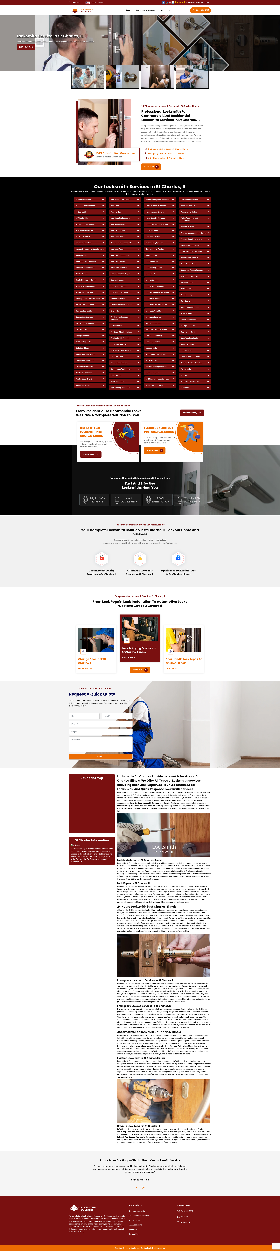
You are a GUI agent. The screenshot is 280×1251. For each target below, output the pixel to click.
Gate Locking (116, 375)
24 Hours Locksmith (83, 200)
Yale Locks (185, 388)
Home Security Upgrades (155, 218)
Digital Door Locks (83, 385)
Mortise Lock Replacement (156, 367)
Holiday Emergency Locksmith (157, 200)
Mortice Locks (151, 360)
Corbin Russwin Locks (84, 367)
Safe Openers (186, 301)
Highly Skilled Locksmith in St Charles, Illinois (91, 432)
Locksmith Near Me (153, 311)
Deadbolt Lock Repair (84, 379)
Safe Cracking (186, 295)
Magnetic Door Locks (154, 323)
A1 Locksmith (81, 212)
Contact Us (165, 10)
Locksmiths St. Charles (140, 1248)
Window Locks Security (190, 381)
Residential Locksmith (189, 276)
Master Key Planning (154, 336)
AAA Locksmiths (82, 218)
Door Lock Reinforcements (121, 243)
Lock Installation (152, 280)
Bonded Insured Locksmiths (86, 280)
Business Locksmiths (84, 311)
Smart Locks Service (189, 332)
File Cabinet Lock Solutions (121, 332)
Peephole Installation (189, 212)
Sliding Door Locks (188, 326)
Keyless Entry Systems (154, 243)
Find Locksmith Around (120, 338)
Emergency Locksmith (119, 292)
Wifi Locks (184, 375)
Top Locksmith (186, 350)
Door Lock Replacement (120, 255)
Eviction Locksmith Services (121, 305)
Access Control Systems (85, 224)
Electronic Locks (117, 280)
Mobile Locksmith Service (156, 354)
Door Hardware (116, 212)
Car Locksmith (81, 329)
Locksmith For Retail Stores (156, 305)
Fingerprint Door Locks (119, 344)
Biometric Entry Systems (85, 268)
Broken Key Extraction (84, 292)
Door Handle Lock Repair (120, 200)
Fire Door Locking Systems (121, 350)
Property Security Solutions (191, 239)
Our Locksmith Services (145, 10)
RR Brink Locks (186, 289)
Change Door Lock (83, 336)
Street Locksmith (187, 344)
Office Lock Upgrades (154, 385)
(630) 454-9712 (202, 10)
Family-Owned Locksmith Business (120, 318)
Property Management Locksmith (193, 233)
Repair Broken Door (188, 264)
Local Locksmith (152, 261)
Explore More (88, 454)
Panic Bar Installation (189, 206)
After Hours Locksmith (84, 230)
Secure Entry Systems (189, 320)
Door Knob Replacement (120, 218)
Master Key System (153, 342)
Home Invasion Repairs (155, 212)
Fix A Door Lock (117, 357)
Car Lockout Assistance (85, 323)
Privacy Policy (134, 1234)
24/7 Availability (190, 412)
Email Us (184, 1217)
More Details (83, 668)
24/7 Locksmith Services (85, 206)
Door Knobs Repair (118, 224)
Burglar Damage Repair (85, 305)
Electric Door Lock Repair (120, 274)
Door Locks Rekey (118, 261)
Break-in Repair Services (85, 286)
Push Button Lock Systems (191, 245)
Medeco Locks (151, 348)
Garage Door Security (119, 363)
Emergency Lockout (118, 286)
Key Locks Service (153, 237)
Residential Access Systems (192, 270)
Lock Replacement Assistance (157, 292)
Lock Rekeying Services (155, 286)
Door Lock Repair (117, 249)
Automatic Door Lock (84, 243)
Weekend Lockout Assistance (192, 363)
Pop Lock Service (187, 227)
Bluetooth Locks (82, 274)
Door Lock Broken (118, 237)
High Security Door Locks (120, 388)
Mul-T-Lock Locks (152, 373)
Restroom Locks (187, 282)
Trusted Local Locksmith (190, 357)
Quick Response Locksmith (191, 251)
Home (127, 10)
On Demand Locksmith (189, 200)
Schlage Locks (186, 313)
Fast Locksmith (116, 326)
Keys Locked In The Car (155, 249)
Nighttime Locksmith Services (157, 379)
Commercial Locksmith (85, 360)
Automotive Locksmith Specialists (89, 249)
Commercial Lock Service (85, 354)
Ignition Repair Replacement (157, 224)
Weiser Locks (186, 369)
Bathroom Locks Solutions (86, 261)
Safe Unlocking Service (190, 307)
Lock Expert (150, 274)
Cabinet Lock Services (84, 317)
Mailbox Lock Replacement (156, 329)
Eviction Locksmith (118, 299)
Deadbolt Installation (84, 373)
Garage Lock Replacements (121, 369)
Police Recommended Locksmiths (189, 219)
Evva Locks (115, 311)
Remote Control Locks (189, 258)
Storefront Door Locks (189, 338)
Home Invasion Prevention (156, 206)
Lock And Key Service (154, 268)
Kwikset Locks (151, 255)
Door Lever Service (118, 230)
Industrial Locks (152, 230)
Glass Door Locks (117, 381)
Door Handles (116, 206)
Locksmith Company (153, 299)
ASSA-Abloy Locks (83, 237)
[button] (136, 1187)
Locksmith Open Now (154, 317)
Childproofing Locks (83, 342)
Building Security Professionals (88, 299)
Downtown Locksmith (119, 268)
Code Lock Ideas (82, 348)
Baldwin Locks (81, 255)
